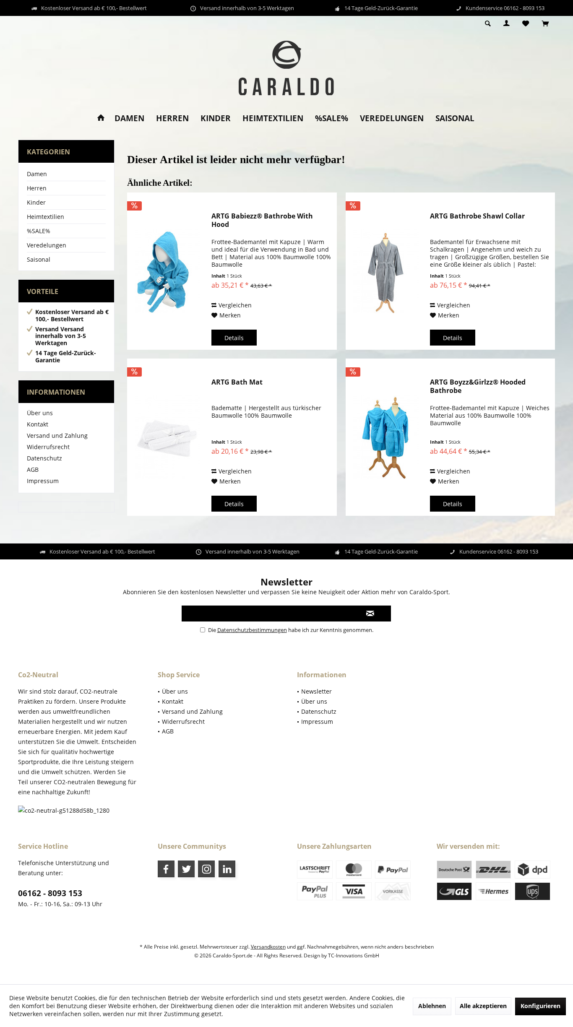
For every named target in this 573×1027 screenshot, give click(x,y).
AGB (33, 469)
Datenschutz (44, 458)
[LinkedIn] (227, 869)
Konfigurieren (540, 1006)
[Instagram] (206, 869)
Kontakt (37, 424)
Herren (37, 188)
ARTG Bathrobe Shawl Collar (477, 216)
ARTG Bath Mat (237, 382)
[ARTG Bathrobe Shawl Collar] (386, 271)
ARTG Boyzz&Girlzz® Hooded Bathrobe (478, 386)
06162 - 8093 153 (50, 893)
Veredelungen (46, 245)
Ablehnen (432, 1006)
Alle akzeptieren (483, 1006)
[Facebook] (166, 869)
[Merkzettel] (525, 24)
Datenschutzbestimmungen (252, 630)
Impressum (43, 481)
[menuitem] (545, 24)
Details (234, 338)
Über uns (40, 413)
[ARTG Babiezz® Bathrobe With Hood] (167, 271)
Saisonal (38, 259)
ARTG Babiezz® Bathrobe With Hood (262, 220)
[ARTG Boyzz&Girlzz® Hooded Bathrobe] (386, 437)
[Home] (101, 118)
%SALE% (38, 231)
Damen (37, 174)
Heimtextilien (45, 217)
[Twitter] (186, 869)
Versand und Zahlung (57, 435)
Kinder (36, 202)
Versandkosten (268, 946)
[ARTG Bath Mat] (167, 437)
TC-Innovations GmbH (353, 955)
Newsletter (316, 691)
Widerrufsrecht (48, 447)
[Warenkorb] (545, 24)
